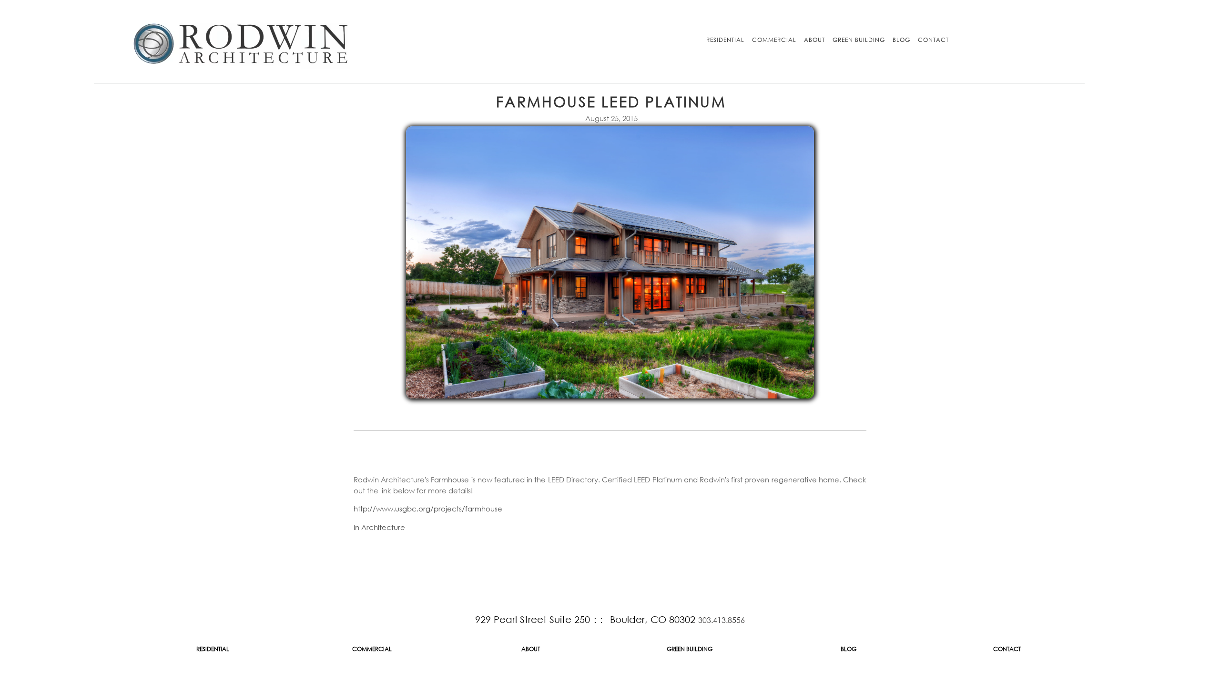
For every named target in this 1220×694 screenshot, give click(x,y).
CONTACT (933, 40)
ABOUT (814, 40)
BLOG (901, 40)
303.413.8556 (721, 620)
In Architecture (379, 527)
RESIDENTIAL (725, 40)
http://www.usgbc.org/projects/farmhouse (428, 508)
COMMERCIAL (774, 40)
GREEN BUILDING (859, 40)
